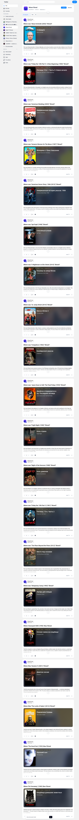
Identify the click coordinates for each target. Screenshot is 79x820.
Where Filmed (29, 20)
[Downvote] (28, 54)
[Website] (36, 15)
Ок (50, 817)
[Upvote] (25, 54)
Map (32, 14)
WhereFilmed (30, 19)
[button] (6, 2)
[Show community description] (48, 12)
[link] (32, 54)
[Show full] (48, 50)
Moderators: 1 (42, 9)
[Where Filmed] (26, 21)
